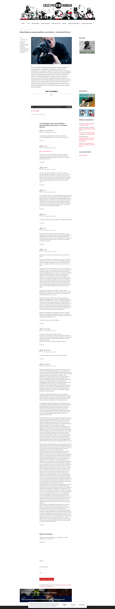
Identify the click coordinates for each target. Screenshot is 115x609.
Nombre (41, 560)
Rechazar (73, 604)
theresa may (23, 51)
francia (27, 44)
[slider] (69, 107)
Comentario (42, 542)
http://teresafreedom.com (45, 151)
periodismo (22, 47)
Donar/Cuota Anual (55, 23)
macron (22, 45)
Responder (41, 140)
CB (21, 37)
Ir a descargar (35, 111)
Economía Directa (30, 29)
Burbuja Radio (23, 29)
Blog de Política (35, 23)
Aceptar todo (64, 605)
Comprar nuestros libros (74, 23)
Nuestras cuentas (83, 155)
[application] (51, 107)
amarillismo (23, 41)
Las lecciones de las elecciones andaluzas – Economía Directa (87, 145)
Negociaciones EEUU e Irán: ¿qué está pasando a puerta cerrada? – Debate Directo (86, 139)
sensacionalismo (24, 50)
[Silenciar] (67, 107)
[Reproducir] (32, 107)
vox (27, 51)
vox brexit (22, 52)
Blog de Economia (45, 23)
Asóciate (64, 23)
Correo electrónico (43, 566)
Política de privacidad (86, 23)
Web (40, 572)
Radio (23, 23)
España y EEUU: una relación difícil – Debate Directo (87, 129)
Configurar (81, 604)
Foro (29, 23)
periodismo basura (24, 48)
